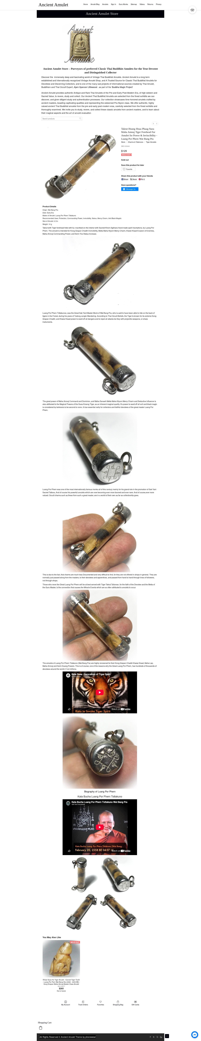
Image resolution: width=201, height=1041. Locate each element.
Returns (150, 4)
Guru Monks (123, 4)
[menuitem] (153, 123)
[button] (128, 169)
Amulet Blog (95, 4)
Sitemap (134, 4)
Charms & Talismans (135, 142)
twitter (154, 1037)
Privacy (158, 4)
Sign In (113, 4)
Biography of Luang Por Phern (100, 791)
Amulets (105, 4)
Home (85, 4)
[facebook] (150, 1037)
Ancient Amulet (53, 4)
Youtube (157, 1037)
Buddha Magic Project (122, 86)
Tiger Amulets (151, 142)
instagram (160, 1037)
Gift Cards (135, 1004)
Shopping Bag (118, 1004)
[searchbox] (61, 118)
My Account (65, 1004)
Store (123, 142)
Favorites (100, 1004)
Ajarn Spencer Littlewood (86, 86)
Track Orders (83, 1004)
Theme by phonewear (85, 1036)
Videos (142, 4)
